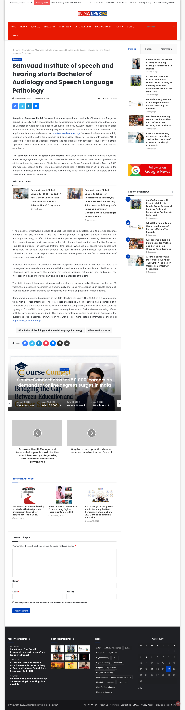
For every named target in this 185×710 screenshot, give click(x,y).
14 (163, 663)
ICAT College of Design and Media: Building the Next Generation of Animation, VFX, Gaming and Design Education (99, 512)
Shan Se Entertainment (105, 687)
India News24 (52, 705)
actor (98, 648)
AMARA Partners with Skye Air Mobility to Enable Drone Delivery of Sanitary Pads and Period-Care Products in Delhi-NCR (159, 208)
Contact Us (122, 2)
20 (157, 669)
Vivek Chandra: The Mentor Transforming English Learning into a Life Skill (63, 509)
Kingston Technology (104, 672)
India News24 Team (23, 98)
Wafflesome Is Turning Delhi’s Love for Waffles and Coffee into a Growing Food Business (158, 244)
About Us (98, 2)
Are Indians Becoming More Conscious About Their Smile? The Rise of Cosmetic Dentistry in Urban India (158, 139)
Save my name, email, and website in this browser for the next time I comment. (51, 602)
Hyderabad (111, 667)
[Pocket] (46, 343)
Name (15, 581)
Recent (148, 49)
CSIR (115, 658)
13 (158, 663)
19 (152, 669)
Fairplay (99, 667)
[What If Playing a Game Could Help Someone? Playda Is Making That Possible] (136, 103)
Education (49, 27)
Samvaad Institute (100, 330)
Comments (166, 49)
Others (14, 35)
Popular (132, 49)
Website (70, 592)
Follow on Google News (164, 2)
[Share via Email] (60, 343)
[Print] (67, 343)
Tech (118, 27)
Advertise (110, 2)
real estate (122, 682)
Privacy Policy (145, 2)
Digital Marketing (103, 662)
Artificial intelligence (112, 648)
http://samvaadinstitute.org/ (66, 133)
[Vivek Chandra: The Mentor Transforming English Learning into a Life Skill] (64, 495)
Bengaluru (100, 653)
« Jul (140, 688)
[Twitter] (22, 106)
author (127, 648)
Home (13, 27)
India (22, 27)
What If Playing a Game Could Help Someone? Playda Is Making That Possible (158, 228)
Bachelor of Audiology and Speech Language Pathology (51, 330)
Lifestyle (64, 27)
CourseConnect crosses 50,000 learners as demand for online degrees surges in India (64, 382)
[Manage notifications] (178, 703)
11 (146, 663)
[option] (64, 382)
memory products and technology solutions (113, 677)
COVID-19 (113, 653)
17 (141, 669)
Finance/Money (103, 27)
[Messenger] (36, 106)
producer (110, 682)
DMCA (133, 2)
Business (35, 27)
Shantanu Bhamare (104, 692)
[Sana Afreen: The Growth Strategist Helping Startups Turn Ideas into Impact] (136, 63)
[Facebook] (15, 106)
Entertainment (83, 27)
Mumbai (99, 682)
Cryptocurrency (102, 658)
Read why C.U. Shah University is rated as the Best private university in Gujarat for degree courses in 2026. (28, 510)
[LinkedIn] (29, 106)
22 (169, 669)
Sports (130, 27)
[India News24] (92, 14)
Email (15, 592)
